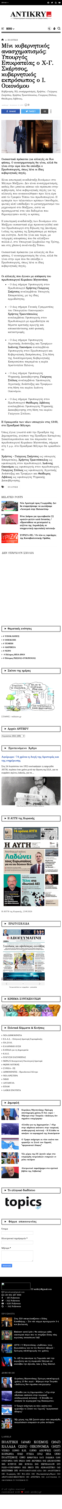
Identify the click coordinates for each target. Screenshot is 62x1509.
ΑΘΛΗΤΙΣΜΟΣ (54, 1471)
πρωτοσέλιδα (15, 987)
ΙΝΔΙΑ (22, 1461)
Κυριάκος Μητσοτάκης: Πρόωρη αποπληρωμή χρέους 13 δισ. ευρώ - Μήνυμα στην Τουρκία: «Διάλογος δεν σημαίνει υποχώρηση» (39, 1114)
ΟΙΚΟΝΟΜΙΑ (39, 1446)
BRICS (31, 1467)
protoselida (33, 987)
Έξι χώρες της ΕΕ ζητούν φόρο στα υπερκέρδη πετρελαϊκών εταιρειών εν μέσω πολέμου (38, 1156)
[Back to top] (55, 1502)
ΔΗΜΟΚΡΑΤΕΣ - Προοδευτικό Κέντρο (20, 1072)
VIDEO (6, 1450)
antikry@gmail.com (42, 1289)
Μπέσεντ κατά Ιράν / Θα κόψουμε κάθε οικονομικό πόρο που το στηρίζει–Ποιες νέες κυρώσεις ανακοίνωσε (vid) (35, 1335)
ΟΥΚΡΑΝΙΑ (7, 1461)
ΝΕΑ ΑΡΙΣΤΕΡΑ (10, 1075)
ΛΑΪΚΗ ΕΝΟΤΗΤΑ (12, 1090)
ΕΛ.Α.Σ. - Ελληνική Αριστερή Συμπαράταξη (22, 1039)
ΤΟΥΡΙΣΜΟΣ (20, 1480)
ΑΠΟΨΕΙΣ (45, 1450)
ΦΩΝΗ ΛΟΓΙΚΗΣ (11, 1064)
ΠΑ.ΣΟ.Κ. (8, 1042)
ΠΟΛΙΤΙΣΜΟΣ (10, 1457)
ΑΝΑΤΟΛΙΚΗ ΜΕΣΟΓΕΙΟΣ (13, 1477)
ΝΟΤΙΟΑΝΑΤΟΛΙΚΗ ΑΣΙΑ (30, 1471)
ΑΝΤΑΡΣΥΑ (8, 1083)
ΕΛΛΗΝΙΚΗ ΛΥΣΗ (12, 1046)
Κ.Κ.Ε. (6, 1053)
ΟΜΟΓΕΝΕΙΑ (7, 1480)
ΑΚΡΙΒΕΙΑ (36, 1461)
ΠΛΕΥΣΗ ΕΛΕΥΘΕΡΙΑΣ (14, 1057)
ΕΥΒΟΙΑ (28, 1464)
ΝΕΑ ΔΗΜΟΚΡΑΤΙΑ (12, 1035)
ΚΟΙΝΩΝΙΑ (8, 1454)
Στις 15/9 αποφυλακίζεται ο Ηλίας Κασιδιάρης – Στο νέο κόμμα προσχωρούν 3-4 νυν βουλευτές (36, 1321)
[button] (5, 2)
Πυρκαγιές (11, 1474)
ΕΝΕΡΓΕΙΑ (32, 1457)
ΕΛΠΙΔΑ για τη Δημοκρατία (15, 1050)
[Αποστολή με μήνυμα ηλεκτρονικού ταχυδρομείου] (44, 111)
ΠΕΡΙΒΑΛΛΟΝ (48, 1464)
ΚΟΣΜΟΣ (41, 1442)
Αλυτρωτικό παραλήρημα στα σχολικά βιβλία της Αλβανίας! (39, 1169)
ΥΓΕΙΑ (30, 1454)
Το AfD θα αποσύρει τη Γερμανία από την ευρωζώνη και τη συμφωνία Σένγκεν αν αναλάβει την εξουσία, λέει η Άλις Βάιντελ (34, 1361)
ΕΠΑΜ (6, 1086)
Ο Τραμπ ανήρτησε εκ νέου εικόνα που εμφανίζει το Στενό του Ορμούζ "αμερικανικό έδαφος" (39, 1142)
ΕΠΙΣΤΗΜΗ (7, 1471)
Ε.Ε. (24, 1450)
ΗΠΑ (48, 1454)
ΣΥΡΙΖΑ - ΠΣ (9, 1068)
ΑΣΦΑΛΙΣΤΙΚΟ (48, 1467)
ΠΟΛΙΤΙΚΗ (13, 40)
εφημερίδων (26, 987)
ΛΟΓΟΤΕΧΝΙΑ (51, 1477)
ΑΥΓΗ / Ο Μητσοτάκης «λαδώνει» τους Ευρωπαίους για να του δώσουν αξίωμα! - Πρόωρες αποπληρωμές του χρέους (34, 1348)
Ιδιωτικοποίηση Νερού (46, 1474)
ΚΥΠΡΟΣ (12, 1464)
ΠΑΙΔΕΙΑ (50, 1457)
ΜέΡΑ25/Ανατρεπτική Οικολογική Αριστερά (22, 1061)
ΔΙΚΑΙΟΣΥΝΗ (53, 1461)
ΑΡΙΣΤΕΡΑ (35, 1477)
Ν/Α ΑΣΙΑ (26, 1474)
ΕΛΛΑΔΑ (9, 1446)
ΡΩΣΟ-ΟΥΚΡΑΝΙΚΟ (11, 1467)
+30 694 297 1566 (12, 1295)
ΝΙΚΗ (6, 1079)
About (4, 2)
